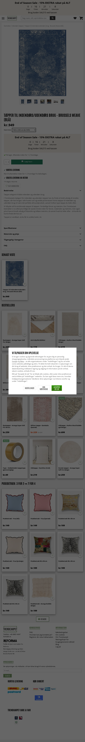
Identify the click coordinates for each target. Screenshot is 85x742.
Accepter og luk (57, 388)
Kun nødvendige (44, 388)
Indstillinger (29, 388)
